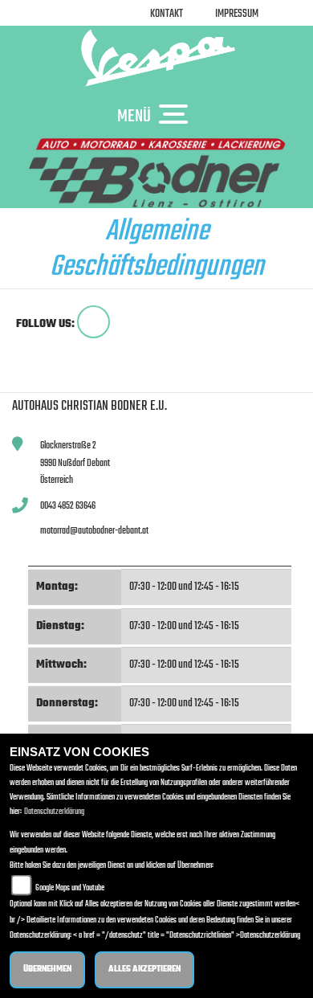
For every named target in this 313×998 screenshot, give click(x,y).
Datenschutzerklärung (54, 812)
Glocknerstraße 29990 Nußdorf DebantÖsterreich (75, 463)
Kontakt (166, 14)
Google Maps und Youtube (69, 888)
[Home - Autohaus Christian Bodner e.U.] (156, 58)
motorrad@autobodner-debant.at (94, 530)
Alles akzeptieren (144, 969)
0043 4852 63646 (68, 505)
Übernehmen (47, 969)
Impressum (236, 14)
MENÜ (134, 115)
